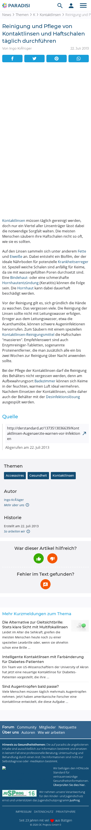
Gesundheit (38, 475)
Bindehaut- (19, 277)
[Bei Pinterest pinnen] (56, 58)
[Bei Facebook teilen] (12, 58)
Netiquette (67, 727)
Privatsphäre (66, 812)
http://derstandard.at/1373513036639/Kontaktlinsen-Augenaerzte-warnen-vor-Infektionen (43, 433)
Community (26, 727)
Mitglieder (47, 727)
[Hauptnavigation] (83, 5)
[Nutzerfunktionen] (71, 5)
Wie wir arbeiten (51, 732)
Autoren (28, 732)
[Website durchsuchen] (60, 5)
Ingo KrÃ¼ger (14, 500)
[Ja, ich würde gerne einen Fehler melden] (45, 584)
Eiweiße (16, 256)
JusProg (75, 800)
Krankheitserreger (73, 261)
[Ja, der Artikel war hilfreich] (39, 558)
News (6, 14)
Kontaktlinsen (50, 14)
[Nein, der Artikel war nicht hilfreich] (52, 558)
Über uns (10, 732)
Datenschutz (43, 812)
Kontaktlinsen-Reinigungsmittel (28, 334)
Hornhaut (25, 288)
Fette (82, 251)
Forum (8, 727)
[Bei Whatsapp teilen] (78, 58)
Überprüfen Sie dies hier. (69, 785)
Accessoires (15, 475)
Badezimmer (44, 381)
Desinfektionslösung (63, 396)
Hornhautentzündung (20, 282)
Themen (22, 14)
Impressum (23, 812)
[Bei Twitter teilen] (34, 58)
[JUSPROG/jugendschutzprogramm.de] (19, 793)
